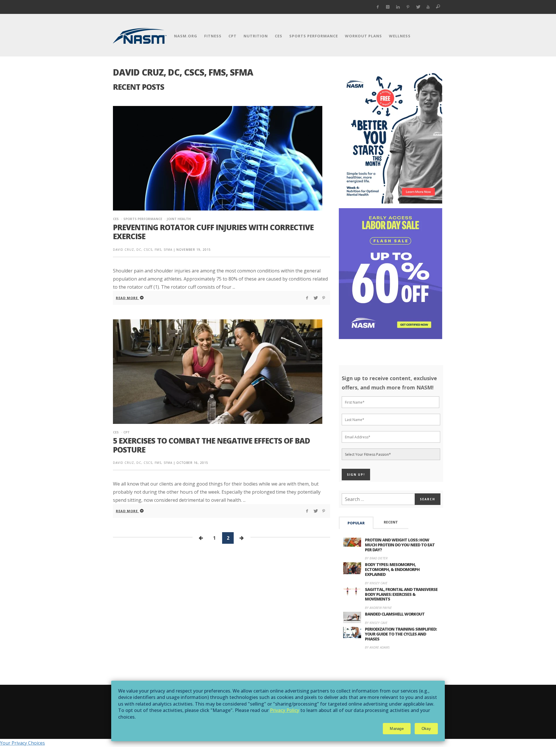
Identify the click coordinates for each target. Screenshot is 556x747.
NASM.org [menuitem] (185, 36)
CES (116, 219)
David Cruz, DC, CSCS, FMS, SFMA (142, 250)
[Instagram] (388, 7)
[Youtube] (428, 7)
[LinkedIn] (398, 7)
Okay (426, 728)
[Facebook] (378, 7)
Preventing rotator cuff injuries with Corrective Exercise (213, 231)
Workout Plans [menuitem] (363, 36)
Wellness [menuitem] (400, 36)
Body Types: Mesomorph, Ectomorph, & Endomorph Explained (392, 569)
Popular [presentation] (356, 523)
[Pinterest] (408, 7)
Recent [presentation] (391, 522)
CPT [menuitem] (232, 36)
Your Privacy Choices (22, 743)
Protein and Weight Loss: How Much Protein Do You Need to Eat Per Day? (400, 544)
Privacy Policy (284, 710)
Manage (397, 728)
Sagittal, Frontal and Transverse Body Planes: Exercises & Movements (401, 594)
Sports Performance (142, 219)
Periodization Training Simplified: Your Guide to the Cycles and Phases (401, 634)
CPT (126, 432)
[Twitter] (418, 7)
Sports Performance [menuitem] (313, 36)
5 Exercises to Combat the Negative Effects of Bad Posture (211, 445)
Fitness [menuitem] (213, 36)
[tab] (356, 523)
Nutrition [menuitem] (256, 36)
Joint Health (179, 219)
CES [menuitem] (278, 36)
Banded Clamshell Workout (395, 614)
